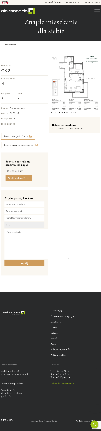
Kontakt (54, 338)
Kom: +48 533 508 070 (60, 374)
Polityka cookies (58, 354)
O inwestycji (56, 310)
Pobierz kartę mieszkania (16, 136)
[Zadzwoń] (94, 424)
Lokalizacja (55, 321)
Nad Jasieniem (18, 11)
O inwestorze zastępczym (62, 316)
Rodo (53, 343)
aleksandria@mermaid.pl (62, 383)
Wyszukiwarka (10, 44)
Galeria (53, 332)
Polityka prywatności (60, 349)
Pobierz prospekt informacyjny (19, 144)
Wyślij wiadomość (16, 177)
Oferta (53, 327)
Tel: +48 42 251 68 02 (59, 371)
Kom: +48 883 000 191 (60, 377)
